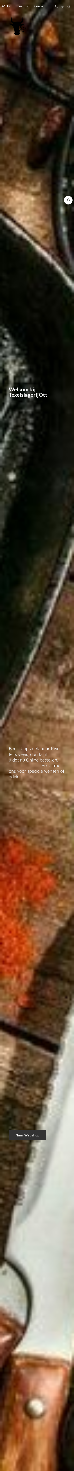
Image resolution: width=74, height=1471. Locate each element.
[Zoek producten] (68, 200)
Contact (40, 6)
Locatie (22, 6)
